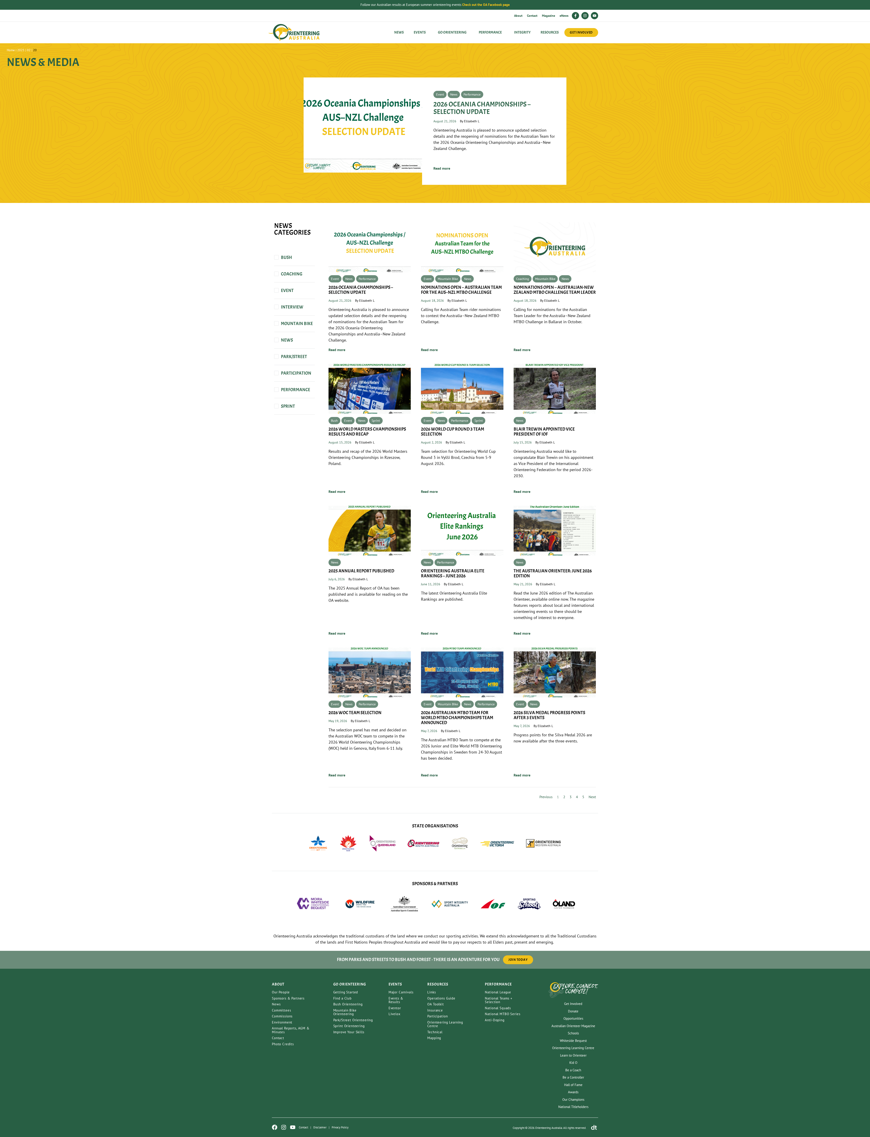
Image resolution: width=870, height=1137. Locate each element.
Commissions (282, 1016)
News (399, 32)
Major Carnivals (401, 992)
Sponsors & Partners (288, 998)
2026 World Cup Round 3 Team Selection (452, 431)
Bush (334, 421)
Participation (437, 1016)
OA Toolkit (435, 1004)
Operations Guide (441, 998)
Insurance (435, 1010)
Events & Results (396, 1000)
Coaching (522, 279)
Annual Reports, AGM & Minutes (290, 1030)
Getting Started (345, 992)
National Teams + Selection (498, 1000)
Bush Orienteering (348, 1004)
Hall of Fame (573, 1085)
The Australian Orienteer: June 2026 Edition (553, 573)
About (518, 16)
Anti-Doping (494, 1020)
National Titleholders (573, 1107)
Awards (573, 1092)
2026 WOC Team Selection (355, 712)
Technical (434, 1032)
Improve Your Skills (348, 1032)
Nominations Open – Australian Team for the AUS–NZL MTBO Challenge (461, 289)
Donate (573, 1011)
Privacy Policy (340, 1127)
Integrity (522, 32)
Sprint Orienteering (349, 1026)
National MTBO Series (502, 1014)
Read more (441, 168)
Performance (472, 94)
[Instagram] (585, 15)
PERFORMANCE (490, 32)
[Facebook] (274, 1127)
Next (592, 797)
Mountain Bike (448, 279)
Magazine (548, 16)
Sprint (376, 421)
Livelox (395, 1014)
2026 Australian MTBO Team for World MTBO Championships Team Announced (457, 717)
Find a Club (342, 998)
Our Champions (573, 1099)
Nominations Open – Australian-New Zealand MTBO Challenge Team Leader (555, 289)
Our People (281, 992)
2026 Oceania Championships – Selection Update (482, 108)
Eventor (395, 1008)
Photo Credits (283, 1044)
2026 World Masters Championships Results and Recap (367, 431)
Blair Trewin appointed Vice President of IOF (544, 431)
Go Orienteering (452, 32)
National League (498, 992)
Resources (550, 32)
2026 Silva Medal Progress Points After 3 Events (549, 715)
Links (431, 992)
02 (29, 50)
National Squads (498, 1008)
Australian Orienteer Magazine (573, 1026)
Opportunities (573, 1018)
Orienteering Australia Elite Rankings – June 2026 (452, 573)
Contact (532, 16)
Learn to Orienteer (573, 1055)
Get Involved (573, 1004)
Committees (281, 1010)
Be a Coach (573, 1070)
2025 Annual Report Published (361, 571)
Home (11, 50)
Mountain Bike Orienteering (345, 1012)
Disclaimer (319, 1127)
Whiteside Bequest (573, 1040)
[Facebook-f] (575, 15)
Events (420, 32)
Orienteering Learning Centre (445, 1024)
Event (440, 94)
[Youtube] (594, 15)
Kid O (573, 1062)
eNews (564, 16)
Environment (282, 1022)
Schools (573, 1033)
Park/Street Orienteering (353, 1020)
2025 (20, 50)
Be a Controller (573, 1077)
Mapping (434, 1038)
